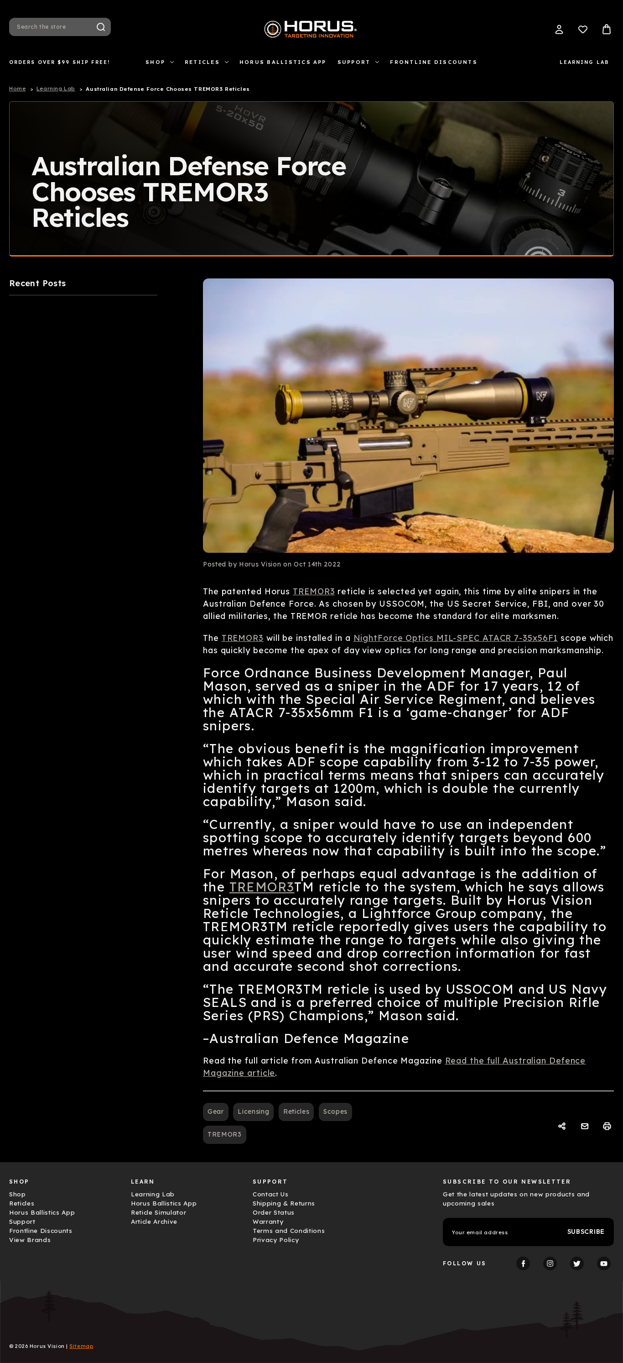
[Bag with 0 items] (607, 29)
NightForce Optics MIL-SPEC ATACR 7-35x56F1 (455, 638)
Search (100, 26)
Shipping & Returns (284, 1203)
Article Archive (154, 1221)
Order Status (274, 1212)
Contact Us (271, 1194)
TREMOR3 (314, 591)
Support (354, 62)
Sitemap (81, 1346)
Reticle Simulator (158, 1212)
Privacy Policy (276, 1239)
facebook (523, 1263)
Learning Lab (584, 62)
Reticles (202, 62)
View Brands (30, 1239)
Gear (216, 1111)
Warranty (268, 1221)
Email (586, 1126)
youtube (604, 1263)
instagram (550, 1263)
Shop (155, 62)
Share (563, 1126)
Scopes (335, 1111)
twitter (577, 1263)
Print (608, 1126)
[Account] (559, 29)
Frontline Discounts (434, 62)
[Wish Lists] (583, 29)
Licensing (253, 1111)
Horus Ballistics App (283, 62)
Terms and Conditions (289, 1230)
